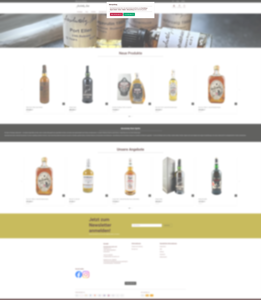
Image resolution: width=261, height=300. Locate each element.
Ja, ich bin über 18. (129, 14)
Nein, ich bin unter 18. (116, 14)
